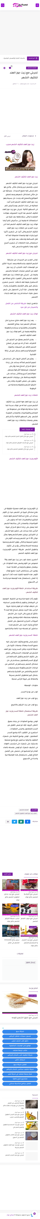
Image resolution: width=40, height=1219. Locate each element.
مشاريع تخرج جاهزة (20, 1079)
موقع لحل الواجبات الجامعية (20, 1046)
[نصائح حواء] (20, 5)
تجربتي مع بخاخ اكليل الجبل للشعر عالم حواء (19, 436)
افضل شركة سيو (20, 1065)
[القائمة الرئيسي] (37, 5)
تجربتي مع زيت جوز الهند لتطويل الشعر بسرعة (13, 1146)
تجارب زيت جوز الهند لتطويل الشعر (26, 813)
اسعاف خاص (20, 1060)
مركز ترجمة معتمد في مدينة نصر (20, 1074)
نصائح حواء (10, 1215)
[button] (27, 822)
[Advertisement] (20, 33)
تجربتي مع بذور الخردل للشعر (14, 1155)
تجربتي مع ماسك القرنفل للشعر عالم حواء (19, 443)
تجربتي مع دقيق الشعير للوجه (25, 1018)
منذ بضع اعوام (27, 434)
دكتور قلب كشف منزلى (20, 1041)
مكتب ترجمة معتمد (20, 1050)
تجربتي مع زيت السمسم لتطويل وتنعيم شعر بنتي (13, 1126)
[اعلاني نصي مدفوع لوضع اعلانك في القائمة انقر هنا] (3, 1028)
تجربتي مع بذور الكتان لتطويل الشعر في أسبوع (14, 1136)
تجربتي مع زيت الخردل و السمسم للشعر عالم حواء (30, 943)
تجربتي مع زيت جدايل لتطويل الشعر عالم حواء (11, 897)
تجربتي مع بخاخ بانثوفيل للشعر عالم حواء (20, 449)
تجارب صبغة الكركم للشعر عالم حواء (12, 920)
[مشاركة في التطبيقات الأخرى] (8, 822)
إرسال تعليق (30, 962)
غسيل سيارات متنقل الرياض (20, 1036)
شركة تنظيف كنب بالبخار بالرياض (20, 1055)
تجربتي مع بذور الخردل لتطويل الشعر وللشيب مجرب (14, 1116)
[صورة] (32, 1104)
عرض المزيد (7, 874)
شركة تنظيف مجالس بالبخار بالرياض (20, 1069)
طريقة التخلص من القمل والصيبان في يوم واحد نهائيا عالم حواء (13, 1105)
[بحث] (2, 5)
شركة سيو (20, 1032)
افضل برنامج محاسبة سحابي (20, 1084)
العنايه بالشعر (32, 68)
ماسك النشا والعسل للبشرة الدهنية (14, 57)
